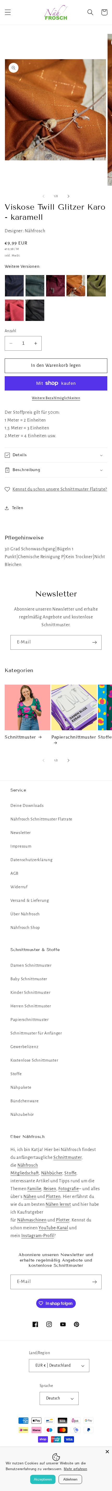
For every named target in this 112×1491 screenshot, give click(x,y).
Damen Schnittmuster (31, 965)
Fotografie (68, 1188)
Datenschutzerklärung (31, 860)
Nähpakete (20, 1087)
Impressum (20, 846)
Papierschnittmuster (73, 737)
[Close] (107, 1451)
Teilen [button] (17, 508)
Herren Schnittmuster (30, 1006)
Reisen (49, 1188)
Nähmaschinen (32, 1220)
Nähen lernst (58, 1204)
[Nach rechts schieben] (68, 196)
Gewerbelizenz (24, 1047)
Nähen (29, 1196)
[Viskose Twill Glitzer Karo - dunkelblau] (14, 286)
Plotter (62, 1220)
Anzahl (10, 331)
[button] (8, 12)
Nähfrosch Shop (25, 928)
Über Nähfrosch (25, 914)
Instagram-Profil (37, 1235)
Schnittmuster (20, 737)
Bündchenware (24, 1101)
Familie (34, 1188)
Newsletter (20, 833)
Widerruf (19, 887)
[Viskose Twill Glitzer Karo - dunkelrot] (55, 286)
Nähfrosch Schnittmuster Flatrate (41, 819)
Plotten (53, 1196)
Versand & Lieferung (29, 900)
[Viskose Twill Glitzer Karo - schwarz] (35, 310)
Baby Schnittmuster (28, 979)
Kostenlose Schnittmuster (34, 1060)
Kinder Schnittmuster (30, 992)
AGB (14, 873)
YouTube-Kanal (53, 1228)
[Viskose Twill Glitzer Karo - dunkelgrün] (35, 286)
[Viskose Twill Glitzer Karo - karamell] (75, 286)
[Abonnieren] (94, 642)
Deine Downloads (27, 806)
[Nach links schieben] (43, 196)
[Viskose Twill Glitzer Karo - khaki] (96, 286)
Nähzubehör (22, 1114)
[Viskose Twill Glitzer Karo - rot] (14, 310)
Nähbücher (51, 1173)
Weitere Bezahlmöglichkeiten (56, 398)
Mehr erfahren (75, 1469)
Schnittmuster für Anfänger (36, 1033)
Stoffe (16, 1074)
